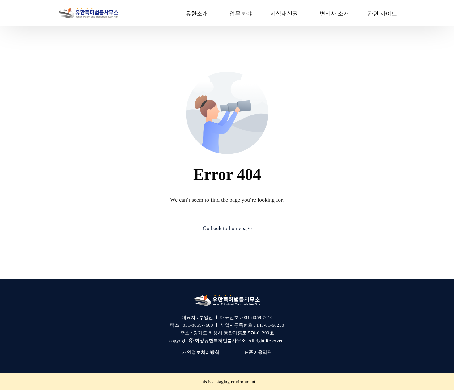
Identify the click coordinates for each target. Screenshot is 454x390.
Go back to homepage (227, 228)
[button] (201, 352)
